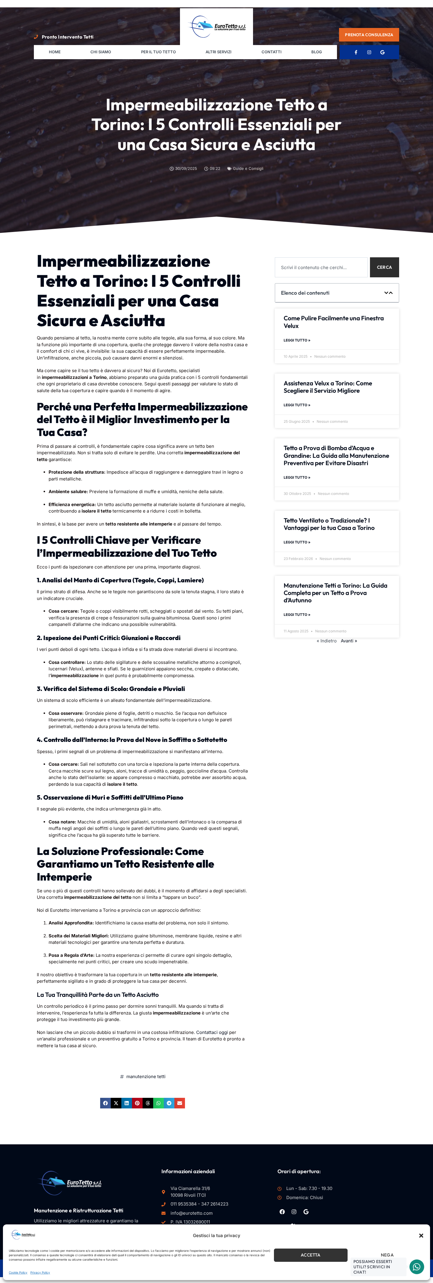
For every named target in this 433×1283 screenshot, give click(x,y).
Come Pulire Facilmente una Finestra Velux (334, 321)
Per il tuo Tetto (158, 51)
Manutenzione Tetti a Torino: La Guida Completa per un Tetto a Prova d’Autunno (335, 592)
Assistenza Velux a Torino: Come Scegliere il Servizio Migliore (328, 386)
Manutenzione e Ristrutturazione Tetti (78, 1210)
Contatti (272, 51)
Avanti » (349, 641)
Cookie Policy (18, 1272)
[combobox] (321, 267)
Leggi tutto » (297, 340)
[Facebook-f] (356, 52)
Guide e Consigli (248, 168)
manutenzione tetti (146, 1076)
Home (55, 51)
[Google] (382, 52)
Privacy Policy (40, 1272)
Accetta (310, 1255)
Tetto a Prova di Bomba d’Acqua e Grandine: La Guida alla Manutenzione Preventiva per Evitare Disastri (336, 455)
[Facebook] (282, 1211)
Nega (387, 1255)
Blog (316, 51)
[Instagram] (369, 52)
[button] (421, 1236)
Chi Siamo (100, 51)
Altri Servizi (219, 51)
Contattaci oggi (212, 1032)
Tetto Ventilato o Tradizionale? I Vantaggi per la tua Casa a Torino (329, 523)
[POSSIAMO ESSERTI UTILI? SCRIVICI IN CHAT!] (416, 1266)
